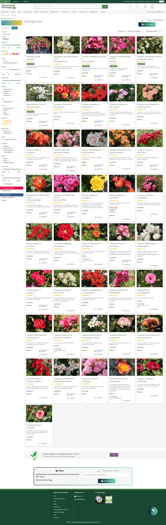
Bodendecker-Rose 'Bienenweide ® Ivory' (66, 58)
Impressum (56, 517)
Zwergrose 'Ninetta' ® (34, 150)
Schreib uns (79, 496)
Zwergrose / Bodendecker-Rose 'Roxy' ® (64, 196)
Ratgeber (15, 1)
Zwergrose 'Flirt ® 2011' (62, 150)
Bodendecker (44, 11)
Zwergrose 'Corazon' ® (144, 150)
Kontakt (148, 1)
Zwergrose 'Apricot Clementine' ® (121, 150)
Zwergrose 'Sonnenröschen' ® (92, 335)
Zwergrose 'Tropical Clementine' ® (148, 335)
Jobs (55, 501)
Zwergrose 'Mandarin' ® (118, 195)
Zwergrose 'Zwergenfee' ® (90, 104)
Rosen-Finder (73, 454)
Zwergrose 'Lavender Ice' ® (119, 104)
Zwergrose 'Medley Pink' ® (63, 335)
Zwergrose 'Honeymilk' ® (62, 290)
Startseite (3, 15)
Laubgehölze (4, 11)
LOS (105, 6)
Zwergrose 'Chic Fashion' (145, 379)
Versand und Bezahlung (8, 197)
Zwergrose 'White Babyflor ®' (147, 243)
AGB (55, 515)
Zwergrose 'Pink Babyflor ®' (119, 290)
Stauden (13, 11)
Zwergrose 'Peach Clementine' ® (148, 104)
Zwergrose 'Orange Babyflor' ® (92, 290)
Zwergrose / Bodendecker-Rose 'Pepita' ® (120, 58)
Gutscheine (126, 1)
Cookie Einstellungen (59, 512)
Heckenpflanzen (27, 11)
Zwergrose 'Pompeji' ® (34, 425)
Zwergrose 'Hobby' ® (34, 290)
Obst (19, 11)
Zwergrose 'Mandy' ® (34, 243)
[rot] (14, 54)
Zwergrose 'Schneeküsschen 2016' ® (149, 56)
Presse (55, 504)
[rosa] (12, 54)
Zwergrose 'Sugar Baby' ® (145, 195)
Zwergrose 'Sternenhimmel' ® (64, 379)
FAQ (55, 496)
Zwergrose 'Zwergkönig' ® (63, 243)
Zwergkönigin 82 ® (143, 290)
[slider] (2, 45)
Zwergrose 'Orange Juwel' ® (91, 243)
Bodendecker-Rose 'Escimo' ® (36, 104)
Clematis (74, 11)
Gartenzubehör (94, 11)
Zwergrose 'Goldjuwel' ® (90, 195)
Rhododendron (83, 11)
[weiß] (2, 54)
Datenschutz (57, 507)
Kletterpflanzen (65, 11)
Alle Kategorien (7, 34)
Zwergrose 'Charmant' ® (118, 243)
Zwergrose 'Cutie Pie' (34, 56)
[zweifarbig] (19, 54)
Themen (103, 11)
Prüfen (14, 28)
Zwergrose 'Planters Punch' (119, 379)
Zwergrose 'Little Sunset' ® (63, 104)
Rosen (36, 11)
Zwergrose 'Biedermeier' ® (118, 335)
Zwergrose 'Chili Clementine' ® (37, 335)
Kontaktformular (6, 190)
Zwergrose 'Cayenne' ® (34, 379)
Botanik (26, 1)
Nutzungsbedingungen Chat (61, 509)
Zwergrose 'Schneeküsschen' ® (92, 150)
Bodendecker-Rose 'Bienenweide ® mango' (38, 196)
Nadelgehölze (54, 11)
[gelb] (5, 54)
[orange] (7, 54)
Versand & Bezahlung (138, 1)
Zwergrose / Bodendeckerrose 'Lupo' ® (94, 58)
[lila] (16, 54)
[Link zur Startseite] (8, 6)
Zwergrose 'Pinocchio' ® (90, 379)
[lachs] (9, 54)
